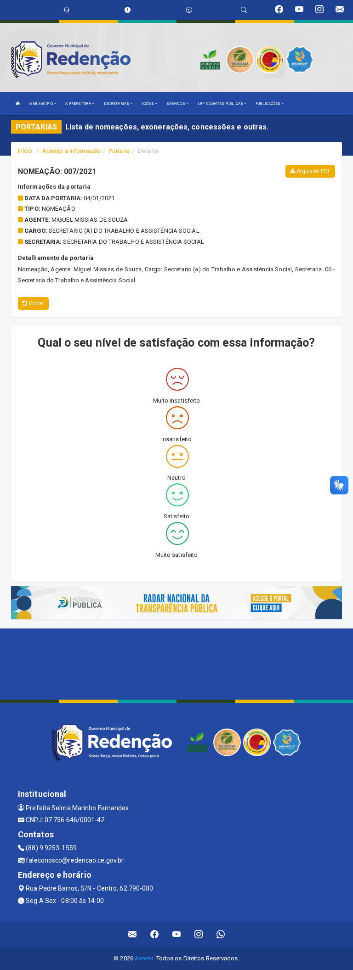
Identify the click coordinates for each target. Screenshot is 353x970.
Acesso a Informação (71, 150)
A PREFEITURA (78, 103)
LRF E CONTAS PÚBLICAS (221, 103)
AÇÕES (148, 103)
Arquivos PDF (312, 171)
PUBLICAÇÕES (268, 103)
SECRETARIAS (116, 103)
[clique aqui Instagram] (199, 934)
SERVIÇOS (176, 103)
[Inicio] (18, 103)
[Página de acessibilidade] (189, 9)
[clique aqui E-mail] (133, 934)
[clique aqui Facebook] (155, 934)
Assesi (144, 958)
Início (25, 150)
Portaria (119, 150)
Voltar (35, 303)
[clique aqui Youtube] (177, 934)
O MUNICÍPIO (41, 103)
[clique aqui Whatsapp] (221, 934)
